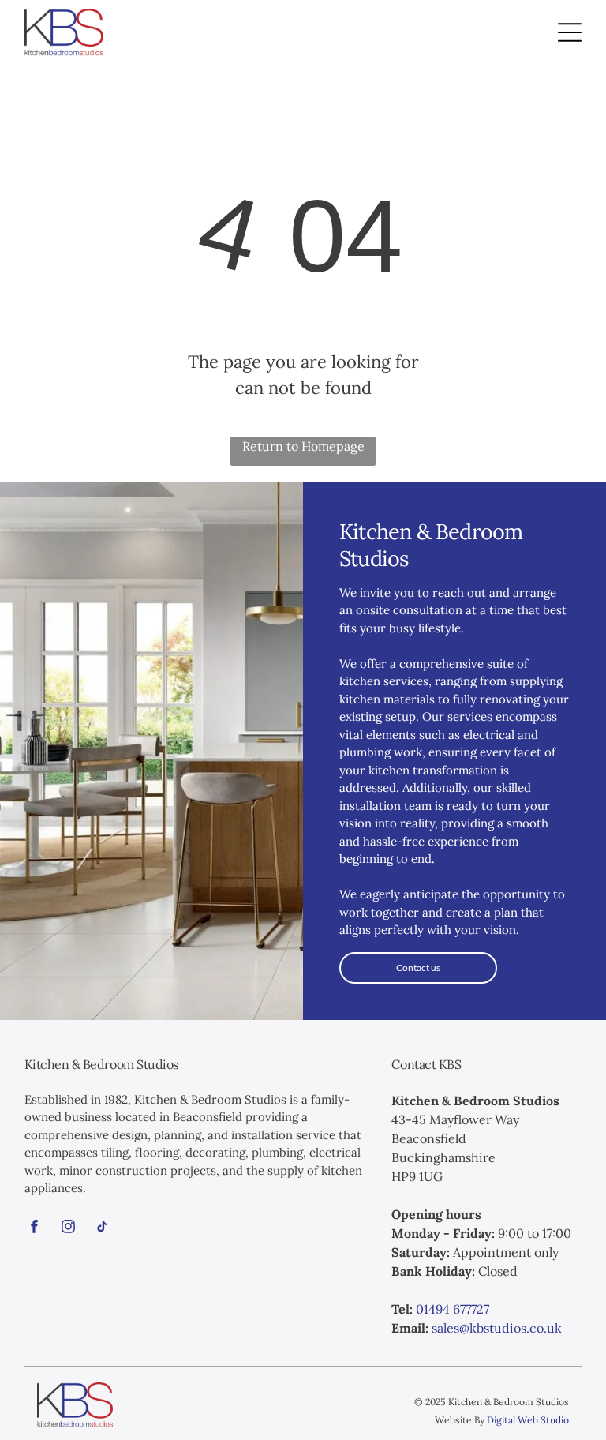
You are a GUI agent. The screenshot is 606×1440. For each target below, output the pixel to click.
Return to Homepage (303, 446)
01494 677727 (452, 1309)
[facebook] (34, 1229)
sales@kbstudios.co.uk (497, 1328)
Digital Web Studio (528, 1420)
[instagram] (68, 1229)
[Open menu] (570, 32)
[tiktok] (102, 1229)
